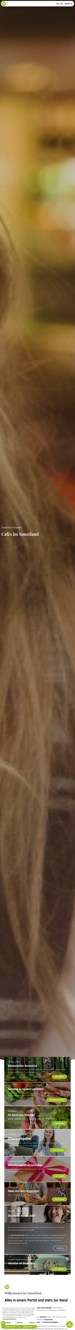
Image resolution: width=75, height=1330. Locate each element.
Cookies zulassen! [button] (10, 1327)
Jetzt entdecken (59, 1269)
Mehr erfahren (59, 1077)
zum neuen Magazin (69, 1324)
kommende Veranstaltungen (42, 1308)
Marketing (32, 1323)
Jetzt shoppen (59, 1176)
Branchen (43, 1317)
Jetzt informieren (58, 1150)
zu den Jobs (60, 1248)
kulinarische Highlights (50, 1322)
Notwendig (7, 1323)
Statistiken (20, 1323)
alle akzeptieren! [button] (28, 1327)
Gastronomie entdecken (56, 1100)
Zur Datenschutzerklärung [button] (9, 1319)
